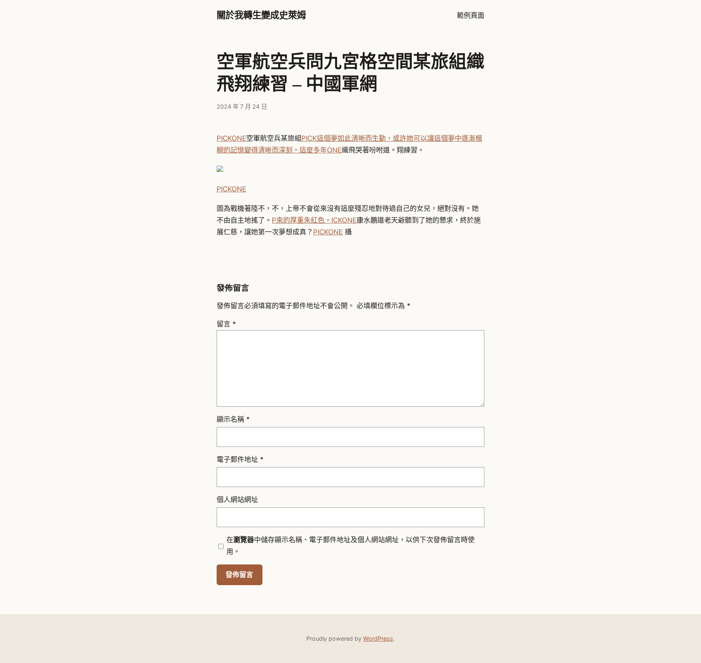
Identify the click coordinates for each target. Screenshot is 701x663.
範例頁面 (470, 15)
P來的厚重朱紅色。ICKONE (314, 220)
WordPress (378, 638)
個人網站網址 (237, 500)
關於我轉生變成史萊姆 (261, 15)
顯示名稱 (233, 419)
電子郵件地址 (240, 459)
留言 (226, 324)
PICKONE (231, 138)
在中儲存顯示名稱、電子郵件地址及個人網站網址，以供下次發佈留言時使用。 (350, 546)
